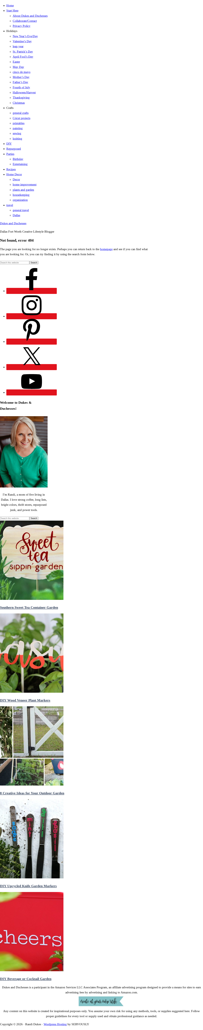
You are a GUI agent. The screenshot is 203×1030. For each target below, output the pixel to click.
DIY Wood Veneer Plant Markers (25, 700)
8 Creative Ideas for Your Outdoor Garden (32, 793)
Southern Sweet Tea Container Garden (29, 607)
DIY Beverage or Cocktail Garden (25, 979)
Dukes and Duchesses (13, 223)
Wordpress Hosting (55, 1024)
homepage (106, 249)
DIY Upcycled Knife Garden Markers (28, 886)
